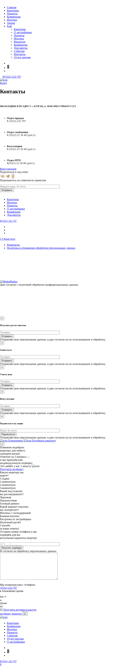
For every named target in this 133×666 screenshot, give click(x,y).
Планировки (15, 440)
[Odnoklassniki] (13, 176)
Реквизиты (13, 244)
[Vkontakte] (2, 176)
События (19, 51)
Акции (11, 23)
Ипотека (12, 19)
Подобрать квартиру (43, 440)
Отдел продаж (22, 57)
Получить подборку (12, 469)
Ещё (9, 26)
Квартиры (13, 10)
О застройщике (23, 32)
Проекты (12, 13)
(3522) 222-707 (8, 587)
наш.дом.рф (85, 276)
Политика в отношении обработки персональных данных (41, 247)
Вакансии (19, 41)
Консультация (8, 168)
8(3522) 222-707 (12, 76)
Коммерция (13, 16)
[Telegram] (7, 176)
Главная (11, 7)
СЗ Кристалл (7, 238)
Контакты (19, 54)
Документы (21, 47)
